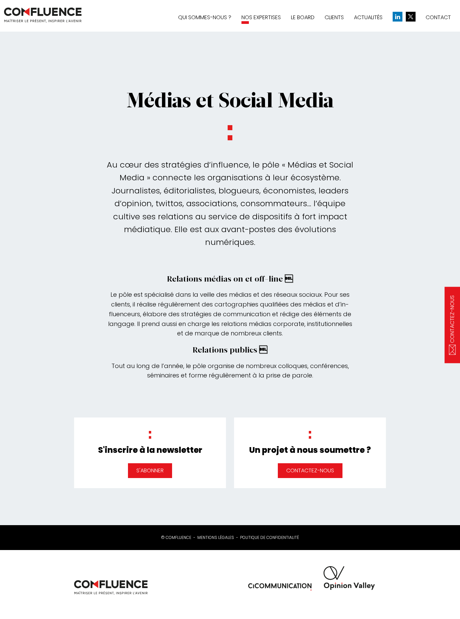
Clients (334, 17)
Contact (438, 17)
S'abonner (150, 470)
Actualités (368, 17)
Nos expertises (261, 17)
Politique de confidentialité (269, 537)
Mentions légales (215, 537)
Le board (303, 17)
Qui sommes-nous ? (204, 17)
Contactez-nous (310, 470)
